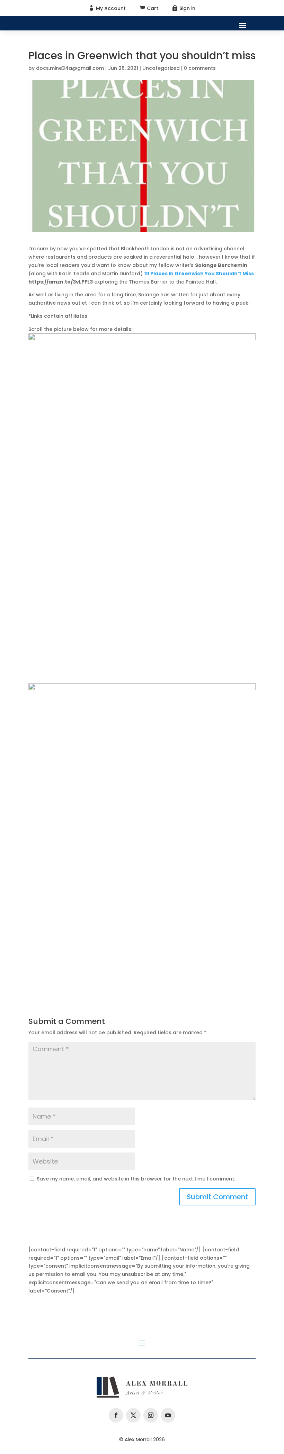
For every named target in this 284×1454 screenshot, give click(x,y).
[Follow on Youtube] (168, 1415)
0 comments (200, 68)
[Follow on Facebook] (116, 1415)
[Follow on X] (133, 1415)
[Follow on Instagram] (150, 1415)
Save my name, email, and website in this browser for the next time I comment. (136, 1178)
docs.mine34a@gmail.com (70, 68)
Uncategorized (161, 68)
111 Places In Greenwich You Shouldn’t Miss (199, 273)
